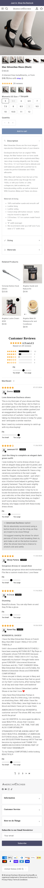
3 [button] (22, 773)
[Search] (7, 8)
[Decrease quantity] (4, 122)
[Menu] (2, 8)
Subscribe (22, 843)
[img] (8, 387)
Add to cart (22, 131)
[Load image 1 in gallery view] (22, 33)
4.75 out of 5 (28, 343)
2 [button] (18, 773)
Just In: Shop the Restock (22, 3)
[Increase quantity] (13, 122)
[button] (12, 351)
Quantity (6, 117)
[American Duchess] (22, 8)
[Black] (5, 89)
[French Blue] (13, 89)
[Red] (28, 89)
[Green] (21, 89)
